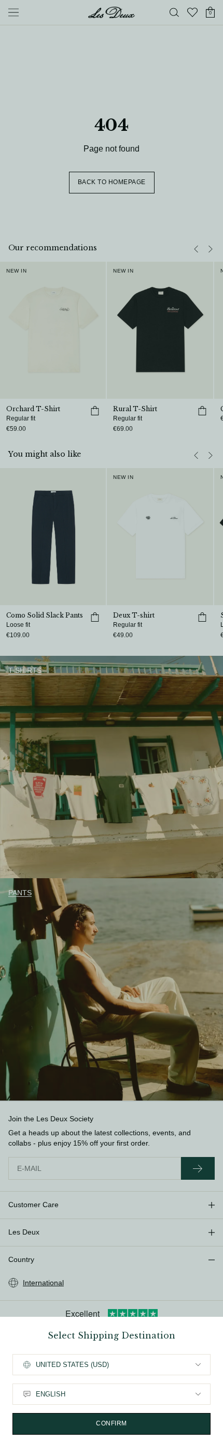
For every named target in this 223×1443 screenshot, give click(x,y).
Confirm (111, 1423)
